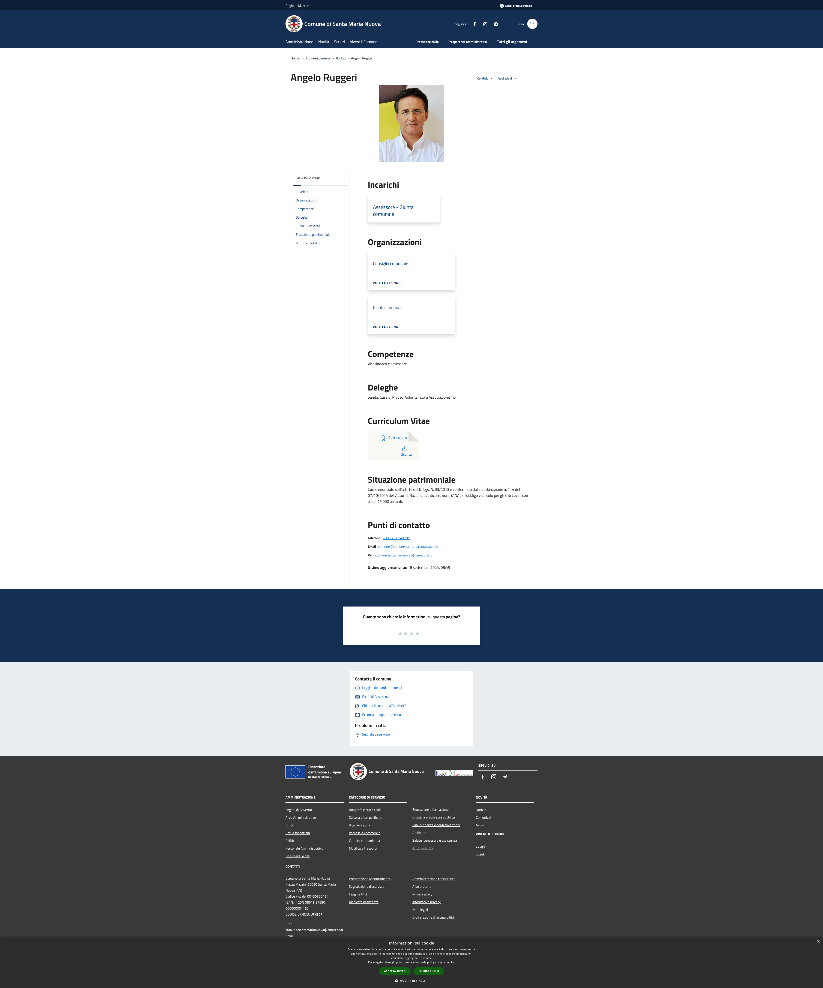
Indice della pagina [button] (308, 178)
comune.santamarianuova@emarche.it (403, 555)
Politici (341, 58)
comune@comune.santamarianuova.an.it (408, 546)
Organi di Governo (298, 809)
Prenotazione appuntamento (369, 878)
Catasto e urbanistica (364, 840)
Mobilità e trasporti (363, 848)
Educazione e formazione (430, 809)
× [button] (818, 941)
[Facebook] (473, 24)
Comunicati (484, 817)
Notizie (481, 809)
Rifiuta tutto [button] (429, 971)
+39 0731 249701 (396, 538)
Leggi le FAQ (358, 894)
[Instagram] (483, 24)
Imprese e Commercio (364, 832)
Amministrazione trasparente (433, 878)
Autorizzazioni (422, 848)
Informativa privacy (426, 901)
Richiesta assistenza (363, 901)
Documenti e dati (297, 856)
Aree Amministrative (300, 817)
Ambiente (419, 832)
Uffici (289, 825)
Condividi (483, 78)
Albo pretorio (421, 886)
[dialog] (411, 962)
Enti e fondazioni (297, 832)
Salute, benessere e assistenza (434, 840)
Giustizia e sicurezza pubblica (433, 817)
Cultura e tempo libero (365, 817)
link (453, 962)
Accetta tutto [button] (395, 971)
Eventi (480, 854)
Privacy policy (422, 894)
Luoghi (481, 846)
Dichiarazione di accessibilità (433, 917)
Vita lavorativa (359, 825)
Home (295, 58)
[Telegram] (494, 24)
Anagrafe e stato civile (365, 809)
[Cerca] (532, 24)
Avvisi (480, 825)
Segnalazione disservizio (366, 886)
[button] (411, 981)
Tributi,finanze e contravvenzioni (436, 824)
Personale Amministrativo (304, 848)
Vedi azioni (505, 78)
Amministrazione (317, 58)
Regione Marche (297, 5)
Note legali (420, 909)
